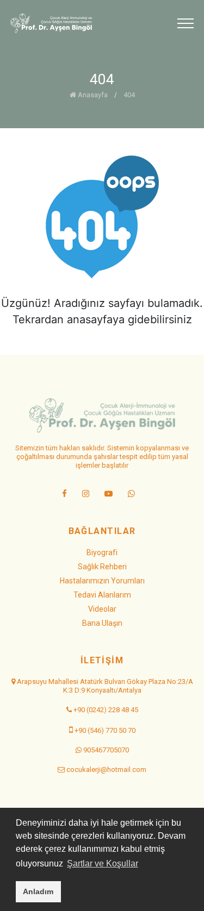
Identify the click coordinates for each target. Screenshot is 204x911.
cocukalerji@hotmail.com (106, 769)
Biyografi (102, 552)
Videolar (102, 609)
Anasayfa (92, 95)
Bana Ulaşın (102, 623)
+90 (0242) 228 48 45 (105, 710)
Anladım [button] (38, 891)
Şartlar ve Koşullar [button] (102, 863)
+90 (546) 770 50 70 (105, 730)
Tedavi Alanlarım (102, 594)
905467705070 (106, 750)
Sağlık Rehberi (102, 566)
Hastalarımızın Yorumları (102, 580)
